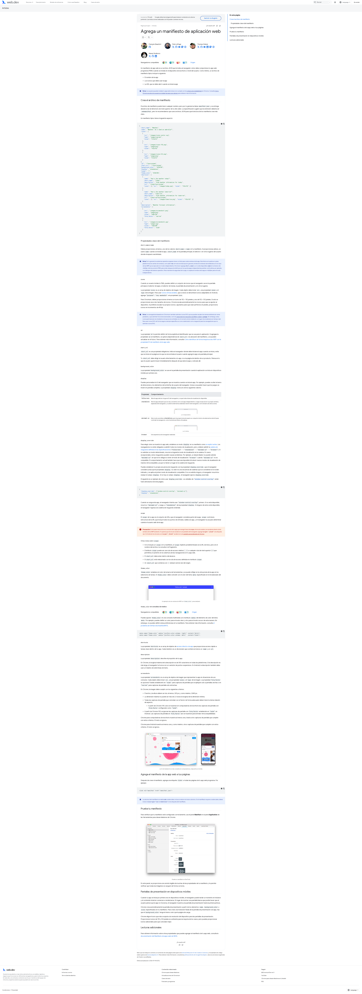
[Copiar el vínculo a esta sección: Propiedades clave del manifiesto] (171, 241)
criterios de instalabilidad (194, 91)
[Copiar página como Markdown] (149, 37)
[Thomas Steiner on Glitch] (204, 47)
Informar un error (67, 972)
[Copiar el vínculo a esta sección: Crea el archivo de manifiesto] (172, 100)
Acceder (357, 2)
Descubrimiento (41, 2)
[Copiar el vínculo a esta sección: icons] (146, 279)
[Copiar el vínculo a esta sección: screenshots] (151, 673)
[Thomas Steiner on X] (198, 47)
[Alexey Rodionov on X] (150, 57)
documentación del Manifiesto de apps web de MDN (159, 936)
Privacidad (15, 990)
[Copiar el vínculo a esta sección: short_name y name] (155, 245)
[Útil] (217, 25)
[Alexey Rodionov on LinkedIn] (156, 57)
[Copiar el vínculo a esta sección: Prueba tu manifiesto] (163, 809)
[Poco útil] (219, 25)
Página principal (145, 26)
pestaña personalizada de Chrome (194, 534)
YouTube (263, 975)
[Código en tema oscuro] (221, 124)
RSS (262, 981)
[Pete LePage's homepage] (185, 47)
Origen (192, 62)
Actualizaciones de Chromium (171, 975)
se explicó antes (211, 444)
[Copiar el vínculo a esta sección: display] (148, 378)
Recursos (28, 2)
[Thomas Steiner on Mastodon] (210, 47)
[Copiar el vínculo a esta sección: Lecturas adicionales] (163, 928)
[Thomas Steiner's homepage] (213, 47)
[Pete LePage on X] (173, 47)
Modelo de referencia (56, 2)
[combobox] (322, 2)
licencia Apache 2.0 (152, 955)
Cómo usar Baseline (73, 2)
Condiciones (6, 990)
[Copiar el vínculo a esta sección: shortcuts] (149, 642)
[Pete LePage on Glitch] (179, 47)
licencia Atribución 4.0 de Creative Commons (195, 952)
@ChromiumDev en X (267, 972)
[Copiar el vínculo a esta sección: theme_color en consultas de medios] (168, 607)
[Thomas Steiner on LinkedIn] (207, 47)
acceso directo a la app (185, 646)
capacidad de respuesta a (191, 317)
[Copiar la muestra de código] (224, 124)
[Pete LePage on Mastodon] (182, 47)
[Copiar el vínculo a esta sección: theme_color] (151, 568)
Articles (5, 8)
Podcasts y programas (168, 981)
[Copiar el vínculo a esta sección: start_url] (149, 348)
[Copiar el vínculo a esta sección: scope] (146, 513)
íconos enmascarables (169, 293)
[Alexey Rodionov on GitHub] (153, 57)
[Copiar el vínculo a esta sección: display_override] (155, 440)
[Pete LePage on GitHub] (176, 47)
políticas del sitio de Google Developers (195, 955)
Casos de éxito (95, 2)
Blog (85, 2)
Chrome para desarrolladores (170, 972)
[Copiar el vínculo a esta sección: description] (151, 654)
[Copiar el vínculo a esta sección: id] (144, 330)
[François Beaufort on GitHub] (150, 47)
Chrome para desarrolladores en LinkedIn (273, 978)
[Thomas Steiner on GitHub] (201, 47)
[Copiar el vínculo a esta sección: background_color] (155, 366)
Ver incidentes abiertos (68, 975)
